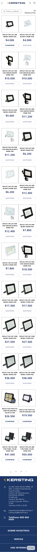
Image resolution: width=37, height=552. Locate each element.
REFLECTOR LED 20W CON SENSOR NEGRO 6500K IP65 (27, 111)
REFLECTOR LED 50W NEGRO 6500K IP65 (27, 226)
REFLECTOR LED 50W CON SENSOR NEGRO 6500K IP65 (27, 264)
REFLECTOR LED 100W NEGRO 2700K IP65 (27, 301)
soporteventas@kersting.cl (21, 510)
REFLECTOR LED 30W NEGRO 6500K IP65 (27, 149)
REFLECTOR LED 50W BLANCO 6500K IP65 (10, 264)
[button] (30, 3)
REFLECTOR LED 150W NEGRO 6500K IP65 (10, 337)
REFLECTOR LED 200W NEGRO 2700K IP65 (27, 373)
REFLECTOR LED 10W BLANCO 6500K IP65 (27, 35)
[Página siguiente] (26, 471)
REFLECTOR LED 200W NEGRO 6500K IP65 (10, 373)
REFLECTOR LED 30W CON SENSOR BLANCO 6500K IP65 (10, 226)
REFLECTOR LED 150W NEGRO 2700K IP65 (27, 337)
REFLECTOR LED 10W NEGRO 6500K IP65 (10, 35)
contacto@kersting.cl (18, 512)
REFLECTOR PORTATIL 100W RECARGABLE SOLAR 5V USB (10, 411)
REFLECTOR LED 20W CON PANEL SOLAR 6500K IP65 (10, 449)
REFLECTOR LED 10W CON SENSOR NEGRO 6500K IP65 (10, 73)
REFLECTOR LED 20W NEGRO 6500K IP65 (10, 111)
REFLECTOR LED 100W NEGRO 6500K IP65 (10, 301)
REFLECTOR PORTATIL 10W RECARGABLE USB (27, 411)
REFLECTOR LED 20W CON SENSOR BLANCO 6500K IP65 (10, 149)
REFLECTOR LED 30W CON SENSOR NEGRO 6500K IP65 (27, 187)
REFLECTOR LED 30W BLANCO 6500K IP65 (10, 187)
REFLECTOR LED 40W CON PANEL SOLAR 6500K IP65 (27, 449)
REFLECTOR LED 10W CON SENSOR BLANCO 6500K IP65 (27, 73)
